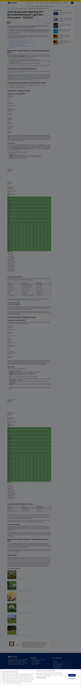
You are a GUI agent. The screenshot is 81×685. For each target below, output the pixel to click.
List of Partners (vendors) (41, 677)
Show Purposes (72, 678)
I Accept (72, 675)
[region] (40, 677)
